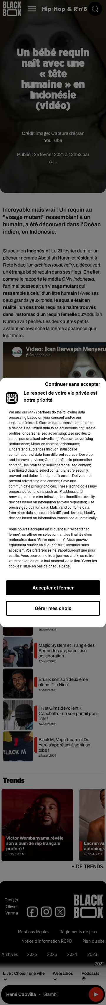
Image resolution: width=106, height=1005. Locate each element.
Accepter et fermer (53, 587)
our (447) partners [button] (36, 411)
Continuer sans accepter (72, 384)
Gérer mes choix (53, 608)
